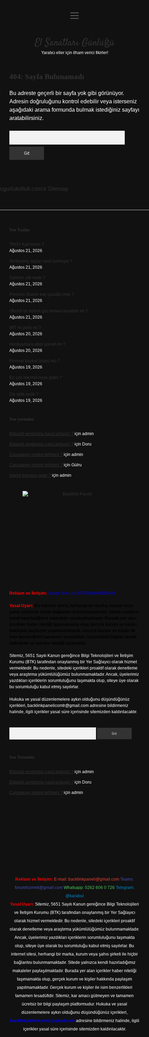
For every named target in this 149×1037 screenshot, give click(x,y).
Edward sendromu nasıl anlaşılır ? (41, 433)
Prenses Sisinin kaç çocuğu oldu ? (41, 294)
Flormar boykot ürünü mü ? (34, 360)
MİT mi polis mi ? (25, 327)
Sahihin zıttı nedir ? (27, 277)
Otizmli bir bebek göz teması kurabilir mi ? (48, 311)
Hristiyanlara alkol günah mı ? (37, 344)
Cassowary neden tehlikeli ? (36, 454)
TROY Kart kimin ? (26, 244)
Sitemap (58, 189)
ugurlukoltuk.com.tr (23, 189)
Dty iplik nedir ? (23, 394)
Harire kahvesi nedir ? (30, 475)
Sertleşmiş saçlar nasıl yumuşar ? (40, 261)
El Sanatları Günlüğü (74, 43)
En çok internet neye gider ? (35, 377)
